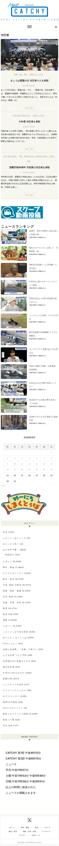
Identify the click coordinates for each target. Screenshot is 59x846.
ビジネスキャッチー (13, 573)
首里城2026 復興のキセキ (16, 661)
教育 (5, 608)
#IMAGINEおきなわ (14, 673)
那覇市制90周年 (41, 156)
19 (29, 469)
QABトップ (36, 835)
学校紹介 (9, 554)
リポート (7, 626)
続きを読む (29, 108)
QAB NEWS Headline (33, 842)
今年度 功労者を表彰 (29, 121)
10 (15, 464)
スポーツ (7, 561)
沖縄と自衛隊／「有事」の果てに (20, 649)
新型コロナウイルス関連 (15, 714)
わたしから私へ (11, 544)
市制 (28, 161)
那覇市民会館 (29, 156)
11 (22, 464)
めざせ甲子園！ (11, 550)
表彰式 (35, 115)
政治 (5, 614)
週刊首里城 (8, 667)
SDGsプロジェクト (13, 708)
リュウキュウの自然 (13, 684)
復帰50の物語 (10, 702)
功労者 (40, 74)
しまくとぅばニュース (14, 538)
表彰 (21, 156)
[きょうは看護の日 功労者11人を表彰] (29, 55)
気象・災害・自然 (12, 602)
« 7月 (3, 486)
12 (29, 464)
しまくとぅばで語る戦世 (15, 632)
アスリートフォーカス (14, 690)
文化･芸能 (8, 596)
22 (51, 469)
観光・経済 (8, 579)
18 (22, 469)
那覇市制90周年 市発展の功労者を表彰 (29, 167)
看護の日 (33, 74)
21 (44, 469)
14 (44, 464)
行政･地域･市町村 (19, 115)
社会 (28, 115)
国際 (5, 620)
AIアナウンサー (11, 696)
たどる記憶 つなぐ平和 (15, 655)
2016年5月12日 (28, 86)
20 (37, 469)
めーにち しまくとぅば (15, 637)
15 (51, 464)
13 (37, 464)
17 (15, 469)
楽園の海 (7, 678)
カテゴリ (22, 835)
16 (7, 469)
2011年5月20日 (28, 172)
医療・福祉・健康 (20, 74)
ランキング (46, 831)
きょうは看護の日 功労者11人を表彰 (29, 80)
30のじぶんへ (10, 643)
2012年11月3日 (28, 127)
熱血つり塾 (8, 719)
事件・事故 (8, 567)
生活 (5, 532)
